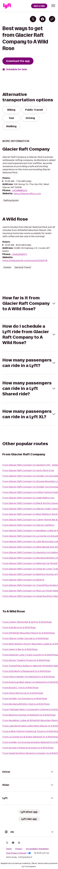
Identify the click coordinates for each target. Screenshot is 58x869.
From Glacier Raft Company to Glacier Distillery (28, 525)
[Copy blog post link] (52, 19)
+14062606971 (19, 254)
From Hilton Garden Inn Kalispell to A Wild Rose (28, 676)
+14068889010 (19, 190)
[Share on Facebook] (42, 19)
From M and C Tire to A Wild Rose (20, 687)
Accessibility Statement (37, 848)
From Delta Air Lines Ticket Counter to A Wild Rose (30, 654)
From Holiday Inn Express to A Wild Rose (24, 698)
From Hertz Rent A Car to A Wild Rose (22, 693)
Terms (9, 848)
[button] (53, 5)
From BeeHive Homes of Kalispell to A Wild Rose (29, 714)
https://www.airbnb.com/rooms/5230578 (24, 260)
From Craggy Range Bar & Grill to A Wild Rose (27, 621)
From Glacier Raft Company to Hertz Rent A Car (28, 470)
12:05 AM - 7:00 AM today (18, 181)
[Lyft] (7, 6)
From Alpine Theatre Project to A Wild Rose (26, 660)
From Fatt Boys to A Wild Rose (19, 627)
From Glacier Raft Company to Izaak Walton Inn (28, 497)
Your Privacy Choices (16, 853)
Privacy (18, 848)
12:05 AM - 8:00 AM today (18, 244)
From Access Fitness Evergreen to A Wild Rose (28, 747)
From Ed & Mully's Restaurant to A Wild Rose (26, 671)
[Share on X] (33, 19)
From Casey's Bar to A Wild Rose (20, 649)
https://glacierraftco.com (27, 193)
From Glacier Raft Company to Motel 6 (23, 579)
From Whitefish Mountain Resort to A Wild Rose (28, 632)
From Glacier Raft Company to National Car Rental (29, 563)
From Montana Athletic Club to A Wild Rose (26, 703)
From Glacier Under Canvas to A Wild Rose (25, 638)
